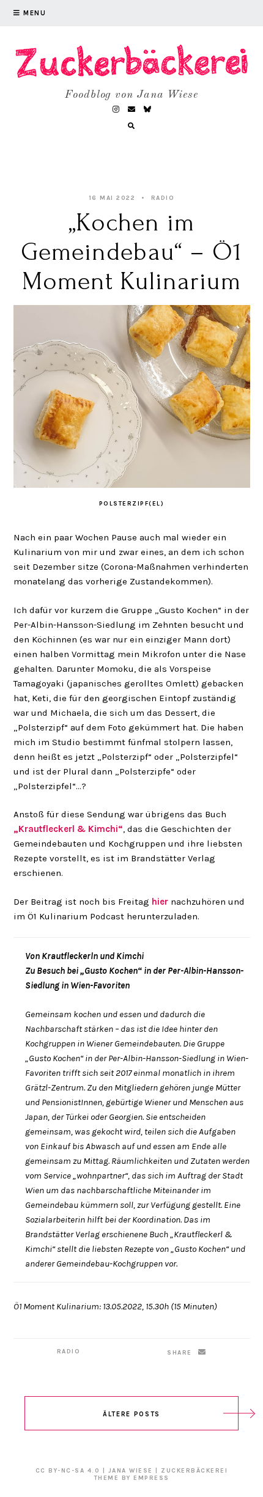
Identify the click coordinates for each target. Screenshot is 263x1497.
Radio (163, 198)
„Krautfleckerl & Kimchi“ (68, 828)
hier (161, 901)
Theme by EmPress (131, 1478)
